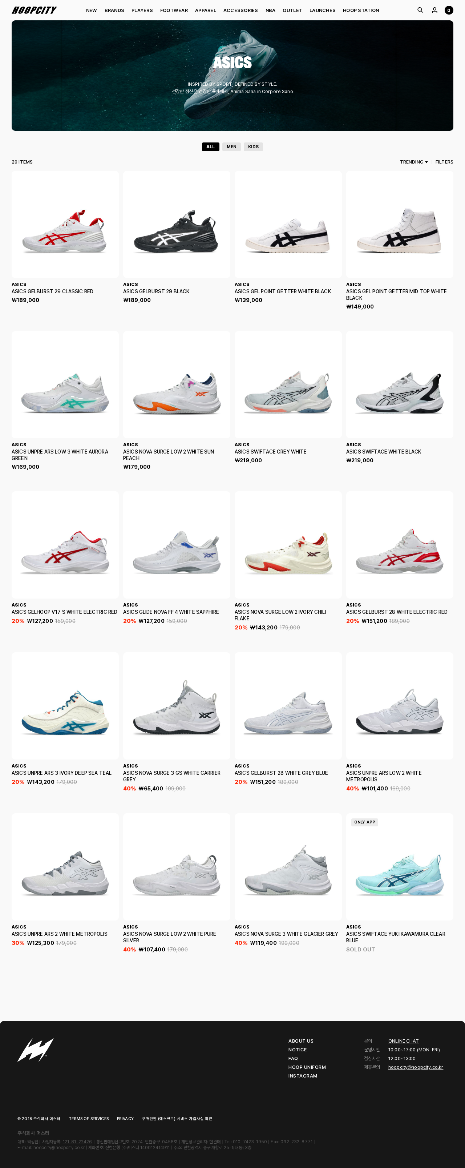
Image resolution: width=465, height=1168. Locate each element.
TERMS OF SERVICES (89, 1118)
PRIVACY (125, 1118)
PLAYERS (142, 10)
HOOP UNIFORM (307, 1067)
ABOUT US (301, 1041)
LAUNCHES (323, 10)
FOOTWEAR (174, 10)
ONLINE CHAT (403, 1041)
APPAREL (205, 10)
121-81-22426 (77, 1141)
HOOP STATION (361, 10)
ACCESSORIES (240, 10)
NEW (91, 10)
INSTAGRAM (303, 1076)
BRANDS (115, 10)
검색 (420, 10)
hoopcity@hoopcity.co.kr (415, 1067)
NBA (271, 10)
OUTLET (292, 10)
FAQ (293, 1058)
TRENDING (412, 162)
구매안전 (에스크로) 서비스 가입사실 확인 (177, 1118)
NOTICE (297, 1049)
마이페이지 (434, 10)
